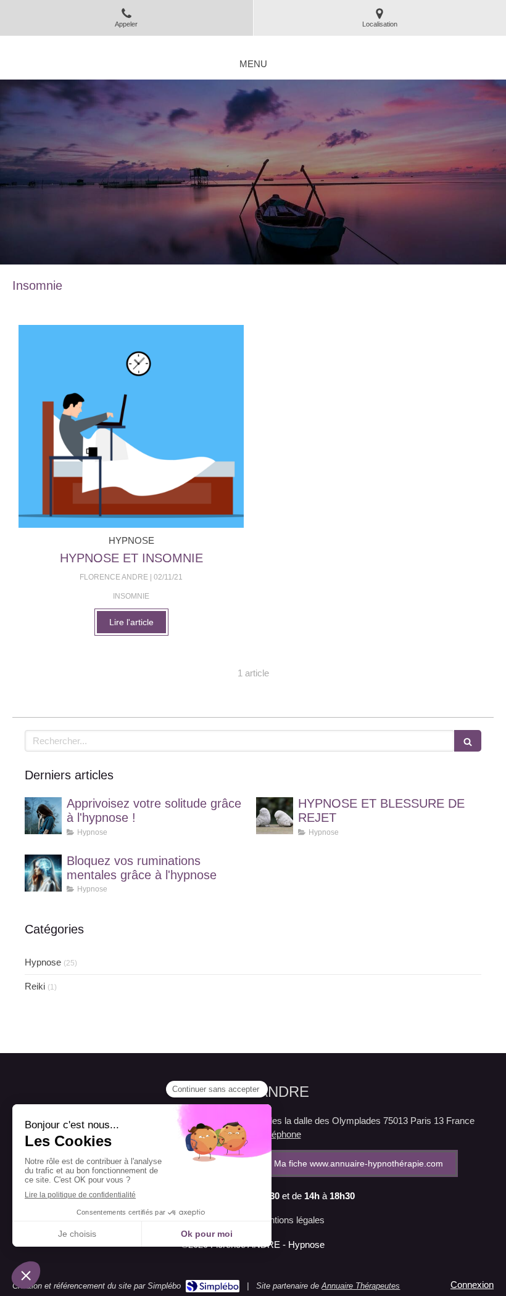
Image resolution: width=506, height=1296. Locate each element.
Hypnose (43, 962)
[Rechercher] (467, 741)
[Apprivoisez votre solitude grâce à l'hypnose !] (43, 815)
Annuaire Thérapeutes (360, 1285)
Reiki (35, 986)
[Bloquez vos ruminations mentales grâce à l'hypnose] (43, 873)
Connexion (472, 1284)
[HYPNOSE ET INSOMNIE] (131, 426)
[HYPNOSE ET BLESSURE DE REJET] (274, 815)
